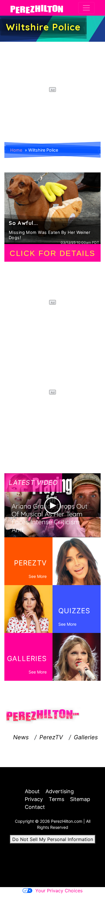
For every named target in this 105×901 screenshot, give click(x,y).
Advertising (60, 791)
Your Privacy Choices (59, 890)
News (21, 737)
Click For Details (52, 253)
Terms (56, 799)
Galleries (86, 737)
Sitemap (80, 799)
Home (16, 150)
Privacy (34, 799)
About (32, 791)
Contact (35, 807)
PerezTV (51, 737)
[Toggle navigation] (86, 8)
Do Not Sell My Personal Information (52, 839)
